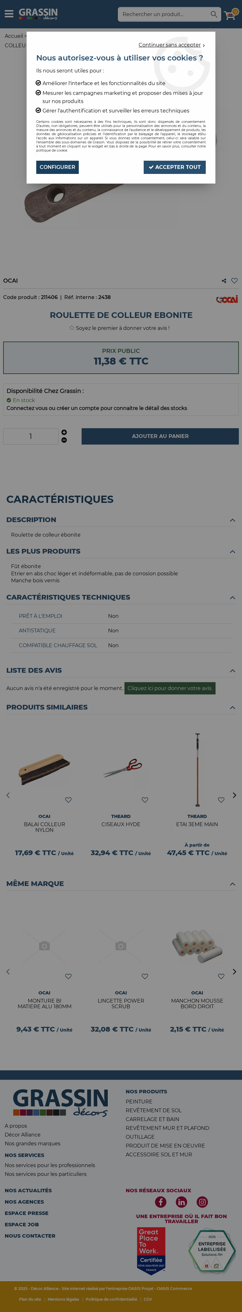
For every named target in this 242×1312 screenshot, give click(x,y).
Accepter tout (177, 167)
